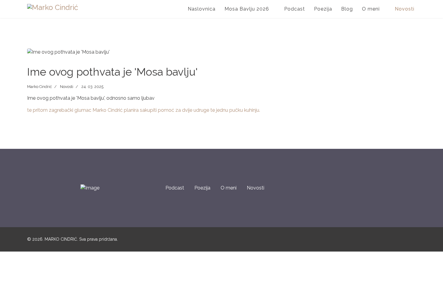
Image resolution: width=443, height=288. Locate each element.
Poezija (323, 9)
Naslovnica (201, 9)
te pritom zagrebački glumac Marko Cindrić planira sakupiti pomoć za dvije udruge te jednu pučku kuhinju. (143, 110)
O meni (229, 188)
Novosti (404, 9)
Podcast (294, 9)
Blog (347, 9)
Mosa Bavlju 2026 (247, 9)
